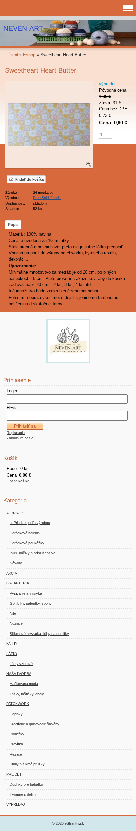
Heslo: (13, 407)
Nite (13, 613)
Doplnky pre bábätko (26, 784)
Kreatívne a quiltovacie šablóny (34, 724)
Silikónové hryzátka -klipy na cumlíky (39, 634)
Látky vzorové (21, 664)
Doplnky (16, 714)
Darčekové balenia (25, 533)
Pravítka (16, 744)
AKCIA (11, 573)
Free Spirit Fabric (47, 198)
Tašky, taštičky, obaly (27, 694)
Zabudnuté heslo (20, 438)
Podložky (17, 734)
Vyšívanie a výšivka (26, 593)
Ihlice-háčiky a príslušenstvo (32, 553)
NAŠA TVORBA (18, 674)
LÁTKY (11, 654)
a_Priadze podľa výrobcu (30, 523)
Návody (16, 563)
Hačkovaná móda (24, 684)
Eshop (29, 54)
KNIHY (11, 643)
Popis (13, 225)
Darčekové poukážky (27, 543)
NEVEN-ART (23, 28)
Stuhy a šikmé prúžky (27, 764)
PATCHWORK (17, 704)
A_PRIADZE (16, 513)
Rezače (16, 754)
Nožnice (16, 623)
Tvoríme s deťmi (23, 794)
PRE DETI (14, 774)
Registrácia (16, 433)
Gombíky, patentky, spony (30, 603)
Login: (12, 390)
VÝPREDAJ (15, 804)
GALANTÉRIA (17, 583)
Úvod (13, 54)
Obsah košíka (18, 481)
